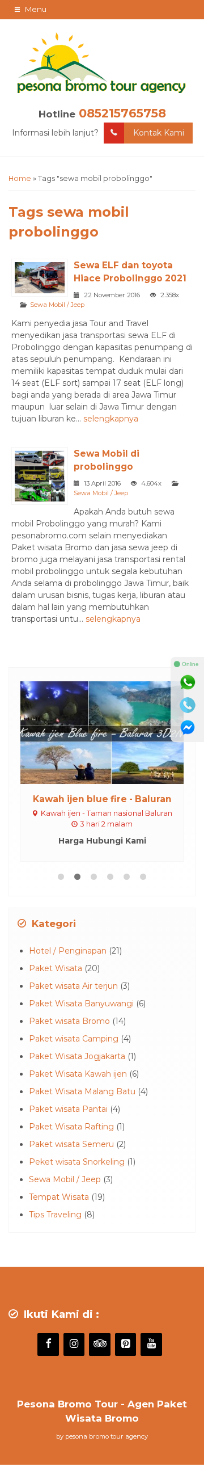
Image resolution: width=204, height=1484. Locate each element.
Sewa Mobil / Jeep (57, 305)
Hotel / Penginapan (68, 951)
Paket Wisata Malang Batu (82, 1091)
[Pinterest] (126, 1344)
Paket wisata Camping (73, 1039)
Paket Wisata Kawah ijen (78, 1074)
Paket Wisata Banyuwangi (81, 1003)
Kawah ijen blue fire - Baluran (102, 799)
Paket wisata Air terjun (73, 986)
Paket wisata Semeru (71, 1144)
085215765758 (122, 113)
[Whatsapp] (187, 682)
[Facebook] (48, 1344)
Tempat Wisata (59, 1197)
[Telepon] (187, 705)
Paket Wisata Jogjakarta (77, 1056)
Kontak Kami (158, 133)
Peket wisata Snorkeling (77, 1162)
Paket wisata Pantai (68, 1109)
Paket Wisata (55, 968)
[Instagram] (74, 1344)
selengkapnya (110, 419)
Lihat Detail (112, 732)
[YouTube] (151, 1344)
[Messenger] (187, 727)
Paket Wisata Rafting (71, 1127)
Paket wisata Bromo (69, 1021)
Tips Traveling (55, 1214)
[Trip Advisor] (99, 1344)
